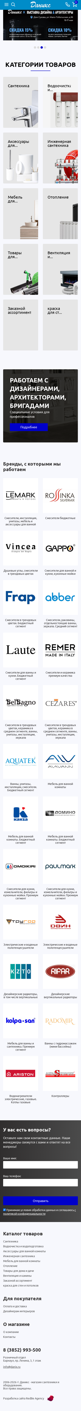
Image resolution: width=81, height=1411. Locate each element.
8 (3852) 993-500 (22, 1350)
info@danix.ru (11, 1366)
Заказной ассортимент (17, 1280)
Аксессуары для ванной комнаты (24, 1251)
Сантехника (10, 1241)
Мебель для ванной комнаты (21, 1261)
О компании (11, 1332)
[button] (35, 47)
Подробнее (28, 427)
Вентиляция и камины (17, 1275)
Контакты (9, 1336)
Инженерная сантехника (19, 1256)
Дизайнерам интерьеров (19, 1311)
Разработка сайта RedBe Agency (23, 1398)
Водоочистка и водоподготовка (23, 1246)
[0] (74, 5)
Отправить (40, 1201)
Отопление (10, 1266)
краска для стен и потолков (21, 1285)
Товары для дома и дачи (18, 1270)
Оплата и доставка (15, 1306)
